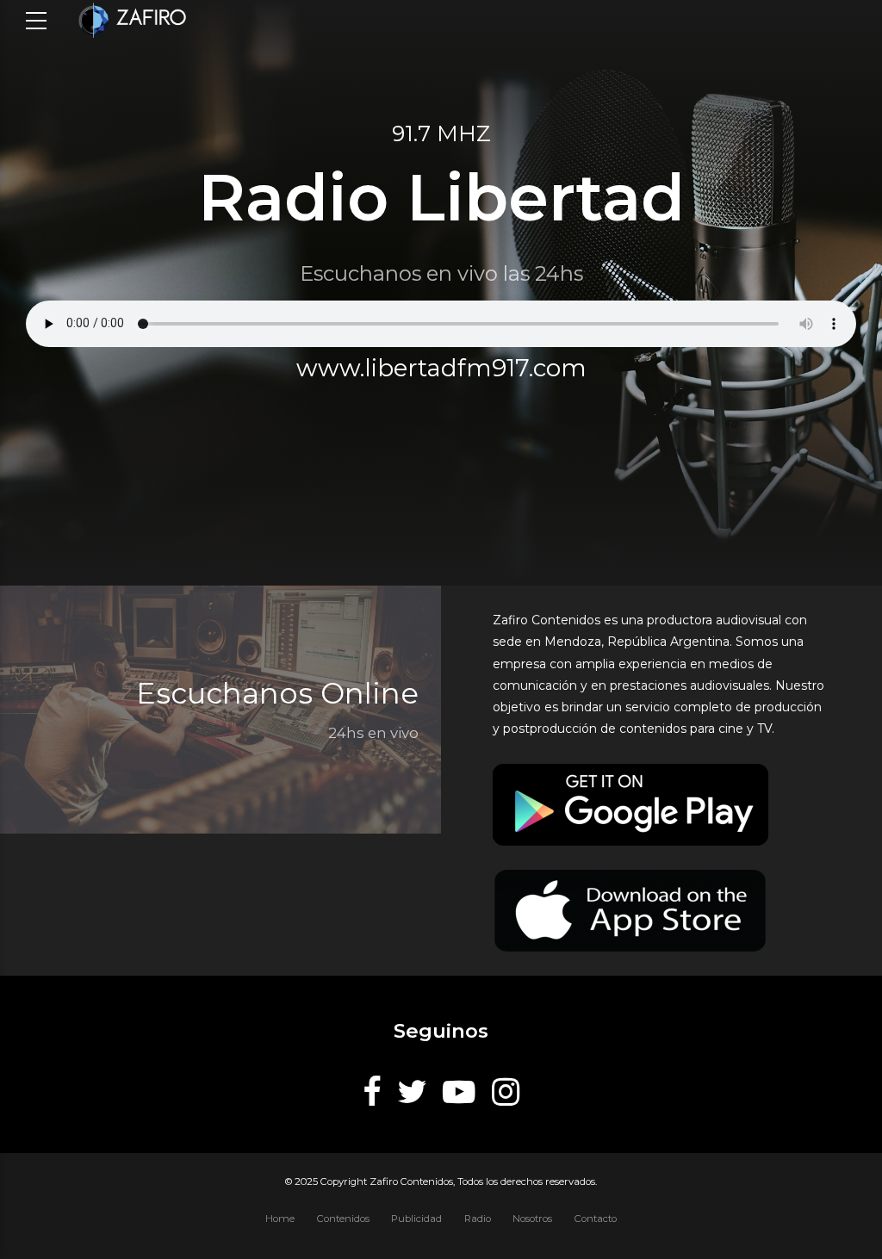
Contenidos (343, 1218)
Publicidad (416, 1218)
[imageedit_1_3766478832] (630, 911)
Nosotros (532, 1218)
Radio (477, 1218)
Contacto (596, 1218)
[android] (630, 805)
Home (280, 1218)
